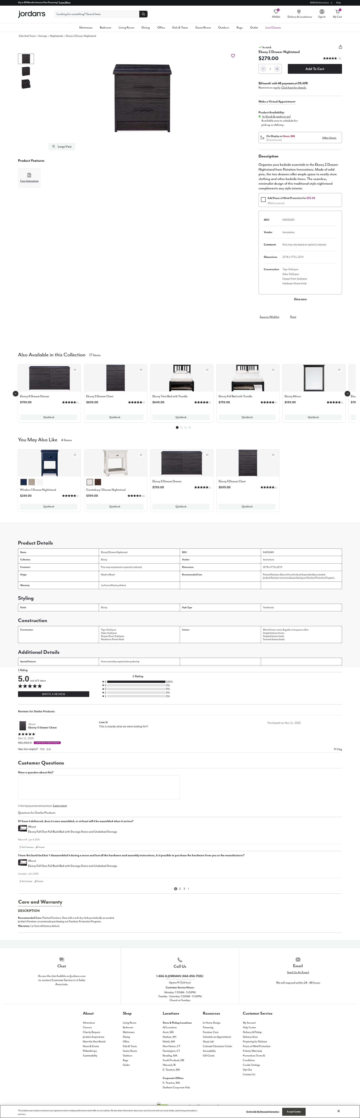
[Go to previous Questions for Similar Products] (171, 888)
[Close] (338, 1111)
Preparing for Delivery (255, 1041)
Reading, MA (170, 1055)
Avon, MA (168, 1032)
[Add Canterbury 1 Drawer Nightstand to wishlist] (141, 455)
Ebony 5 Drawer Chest (42, 727)
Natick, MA (169, 1041)
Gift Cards (208, 1055)
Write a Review (53, 694)
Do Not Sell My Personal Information (262, 1111)
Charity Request (91, 1032)
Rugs (240, 27)
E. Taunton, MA (171, 1069)
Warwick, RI (169, 1065)
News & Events (91, 1046)
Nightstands (56, 36)
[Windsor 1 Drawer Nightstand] (49, 463)
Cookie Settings (251, 1065)
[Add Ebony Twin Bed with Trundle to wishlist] (207, 370)
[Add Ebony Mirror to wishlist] (339, 370)
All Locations (170, 1027)
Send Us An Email (298, 972)
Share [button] (340, 49)
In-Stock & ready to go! (276, 116)
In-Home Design (211, 1022)
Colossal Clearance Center (217, 1046)
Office (161, 27)
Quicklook (48, 417)
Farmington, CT (171, 1051)
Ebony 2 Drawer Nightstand (81, 36)
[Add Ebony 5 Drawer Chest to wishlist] (141, 370)
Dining (146, 27)
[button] (142, 98)
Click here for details (293, 88)
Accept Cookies (294, 1111)
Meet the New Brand (94, 1041)
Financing (208, 1027)
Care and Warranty (40, 901)
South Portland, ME (173, 1060)
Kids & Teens (180, 27)
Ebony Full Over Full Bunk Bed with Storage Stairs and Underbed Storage (72, 832)
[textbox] (99, 787)
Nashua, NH (169, 1036)
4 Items (66, 440)
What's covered (276, 203)
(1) (339, 58)
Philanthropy (90, 1051)
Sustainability (90, 1055)
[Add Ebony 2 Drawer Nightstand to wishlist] (233, 56)
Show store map (274, 139)
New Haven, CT (171, 1046)
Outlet (254, 27)
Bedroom (105, 27)
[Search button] (143, 14)
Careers (87, 1027)
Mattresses (85, 27)
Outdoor (223, 27)
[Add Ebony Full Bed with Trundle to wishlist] (273, 370)
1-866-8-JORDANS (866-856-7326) (179, 976)
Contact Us (249, 1074)
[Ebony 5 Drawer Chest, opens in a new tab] (22, 726)
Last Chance (273, 27)
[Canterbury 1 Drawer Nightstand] (115, 463)
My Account (249, 1022)
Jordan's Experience (93, 1036)
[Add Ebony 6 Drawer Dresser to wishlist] (75, 370)
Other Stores (329, 137)
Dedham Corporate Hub (176, 1087)
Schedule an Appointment (217, 1036)
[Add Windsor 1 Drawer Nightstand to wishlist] (75, 455)
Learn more (60, 805)
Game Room (203, 27)
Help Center (249, 1027)
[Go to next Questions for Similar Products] (189, 888)
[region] (180, 1111)
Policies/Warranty (252, 1051)
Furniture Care (211, 1032)
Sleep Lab (208, 1041)
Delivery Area (250, 1036)
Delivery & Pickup (252, 1032)
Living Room (126, 27)
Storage (42, 36)
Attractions (89, 1022)
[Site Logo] (31, 14)
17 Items (95, 355)
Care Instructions (29, 181)
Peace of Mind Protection (256, 1046)
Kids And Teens (27, 36)
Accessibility (209, 1051)
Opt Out (247, 1069)
